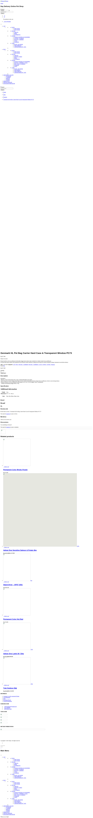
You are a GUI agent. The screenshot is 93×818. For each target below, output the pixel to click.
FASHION (16, 42)
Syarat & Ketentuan (7, 701)
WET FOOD (17, 29)
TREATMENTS (17, 45)
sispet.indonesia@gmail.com (10, 706)
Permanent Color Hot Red (13, 619)
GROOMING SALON (8, 75)
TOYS (15, 40)
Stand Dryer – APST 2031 (13, 585)
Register (9, 21)
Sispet (2, 3)
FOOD (13, 27)
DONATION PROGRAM (9, 83)
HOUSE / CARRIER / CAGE (20, 62)
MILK (15, 33)
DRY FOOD (17, 28)
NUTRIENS (17, 59)
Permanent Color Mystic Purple (15, 470)
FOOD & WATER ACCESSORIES (22, 37)
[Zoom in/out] (4, 745)
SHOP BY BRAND (7, 82)
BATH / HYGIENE (18, 44)
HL (4, 365)
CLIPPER (8, 77)
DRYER (8, 78)
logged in (8, 413)
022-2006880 (7, 707)
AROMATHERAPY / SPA (20, 46)
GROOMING (17, 70)
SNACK (13, 31)
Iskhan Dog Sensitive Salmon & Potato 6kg (20, 550)
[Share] (2, 745)
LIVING (13, 36)
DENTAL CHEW (18, 56)
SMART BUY (6, 81)
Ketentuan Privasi (7, 700)
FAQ (4, 698)
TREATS (16, 32)
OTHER (8, 79)
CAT (4, 26)
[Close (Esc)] (1, 745)
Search (2, 13)
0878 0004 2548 (7, 709)
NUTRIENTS (17, 34)
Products (53, 364)
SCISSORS (8, 76)
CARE (12, 43)
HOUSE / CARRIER (19, 39)
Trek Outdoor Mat (10, 688)
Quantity (2, 370)
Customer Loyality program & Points (11, 696)
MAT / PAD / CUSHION (19, 64)
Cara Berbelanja (6, 697)
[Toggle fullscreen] (3, 745)
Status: (2, 358)
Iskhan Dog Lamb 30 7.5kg (13, 654)
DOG (4, 49)
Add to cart (3, 373)
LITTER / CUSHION (19, 38)
